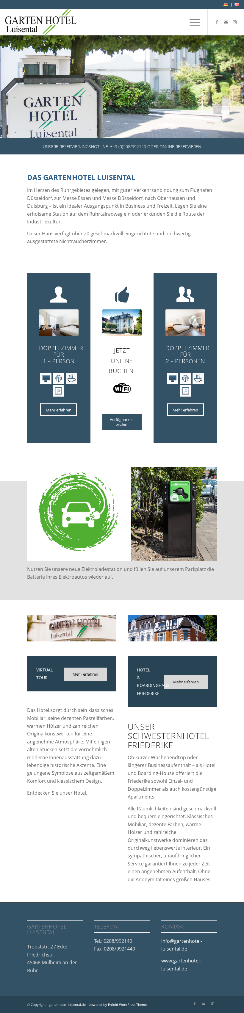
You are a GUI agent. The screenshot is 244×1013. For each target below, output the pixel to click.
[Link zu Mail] (225, 22)
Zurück (13, 86)
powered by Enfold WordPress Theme (118, 1004)
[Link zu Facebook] (216, 22)
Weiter (231, 86)
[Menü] (192, 22)
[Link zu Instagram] (234, 22)
